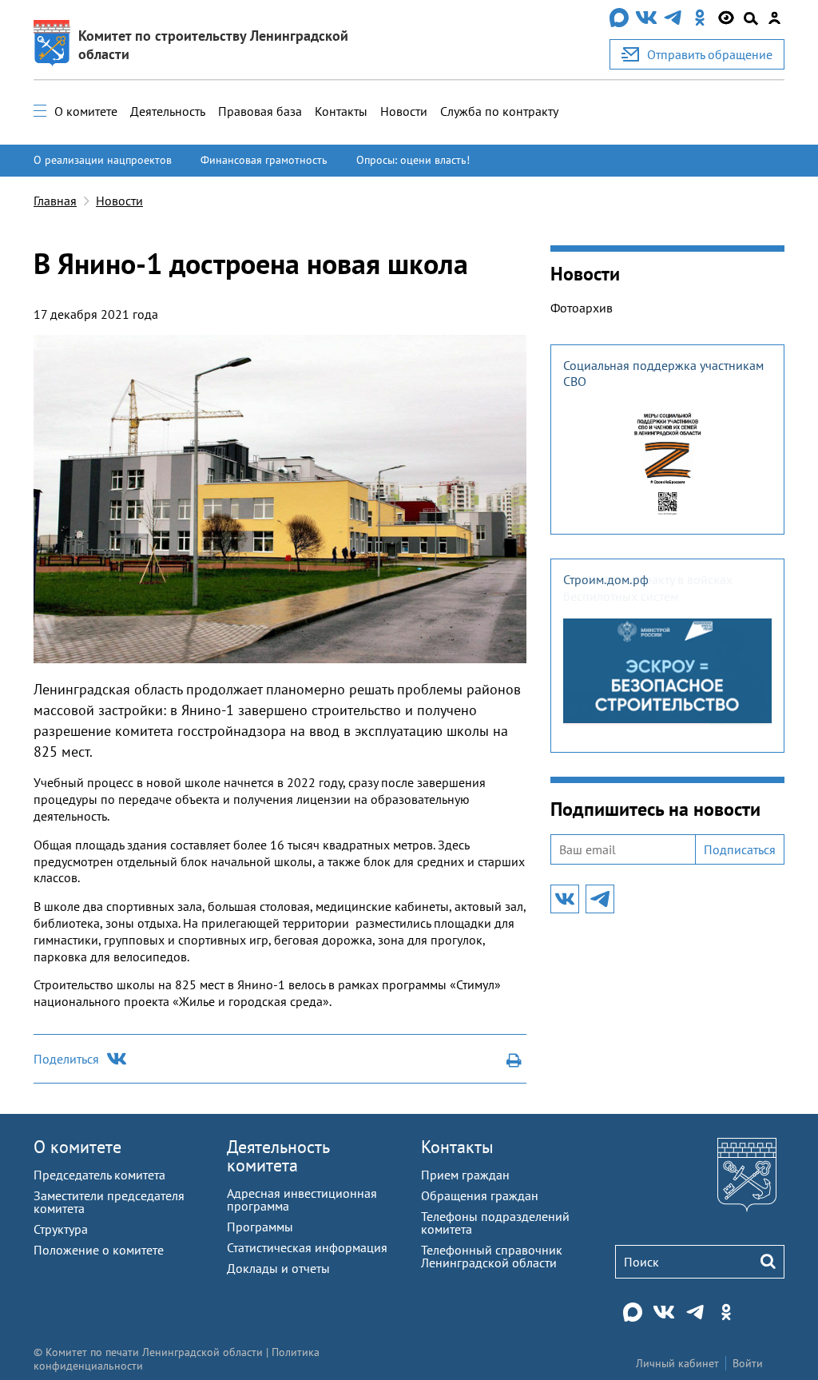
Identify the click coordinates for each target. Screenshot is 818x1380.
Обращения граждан (479, 1195)
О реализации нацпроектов (103, 160)
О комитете (85, 111)
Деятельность (167, 111)
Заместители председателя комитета (109, 1201)
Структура (61, 1229)
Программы (260, 1227)
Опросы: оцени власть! (413, 160)
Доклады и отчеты (278, 1268)
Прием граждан (465, 1175)
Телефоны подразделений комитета (495, 1222)
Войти (748, 1363)
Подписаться (740, 849)
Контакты (341, 111)
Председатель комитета (99, 1175)
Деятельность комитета (278, 1155)
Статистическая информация (307, 1247)
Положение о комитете (99, 1250)
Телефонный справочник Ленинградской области (491, 1256)
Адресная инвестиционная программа (302, 1199)
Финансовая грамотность (264, 160)
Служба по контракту (499, 111)
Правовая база (260, 111)
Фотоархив (581, 308)
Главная (55, 201)
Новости (403, 111)
